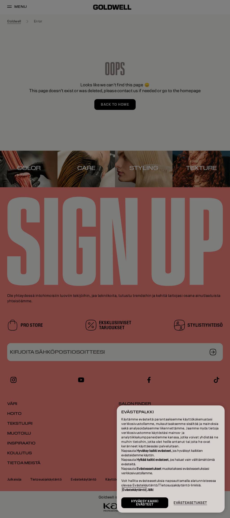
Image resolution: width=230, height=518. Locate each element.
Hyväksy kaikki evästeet (144, 502)
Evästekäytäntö (134, 490)
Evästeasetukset (190, 503)
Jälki (150, 490)
